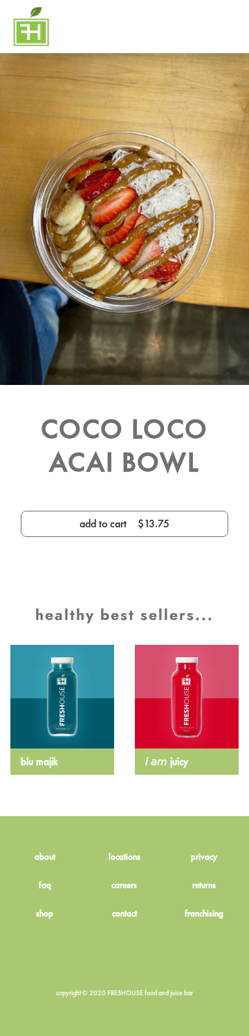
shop (44, 913)
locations (124, 857)
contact (124, 913)
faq (45, 885)
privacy (204, 857)
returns (204, 885)
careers (124, 885)
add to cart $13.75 (124, 523)
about (45, 857)
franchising (204, 913)
